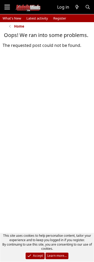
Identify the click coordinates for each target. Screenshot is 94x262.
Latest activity (37, 18)
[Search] (87, 7)
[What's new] (77, 7)
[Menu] (7, 7)
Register (59, 18)
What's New (12, 18)
